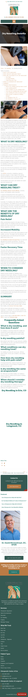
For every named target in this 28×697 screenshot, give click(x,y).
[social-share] (4, 463)
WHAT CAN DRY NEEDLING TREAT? (12, 74)
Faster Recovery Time (11, 80)
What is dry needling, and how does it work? (16, 86)
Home (2, 68)
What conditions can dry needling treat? (15, 89)
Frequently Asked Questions (9, 85)
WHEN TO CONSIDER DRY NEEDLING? (12, 81)
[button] (14, 21)
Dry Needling (8, 68)
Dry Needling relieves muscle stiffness (10, 190)
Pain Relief (8, 77)
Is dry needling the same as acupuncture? (16, 92)
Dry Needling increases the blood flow (10, 239)
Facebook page (13, 317)
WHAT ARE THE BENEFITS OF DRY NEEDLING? (15, 75)
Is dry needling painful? (11, 88)
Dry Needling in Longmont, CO (13, 99)
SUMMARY (6, 83)
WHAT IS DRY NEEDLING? (9, 72)
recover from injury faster (15, 306)
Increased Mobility (10, 78)
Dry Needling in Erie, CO (11, 97)
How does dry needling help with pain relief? (16, 91)
